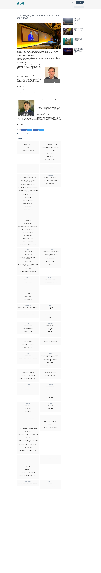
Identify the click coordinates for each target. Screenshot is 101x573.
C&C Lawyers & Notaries (50, 314)
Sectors (28, 7)
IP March (28, 217)
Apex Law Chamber (27, 341)
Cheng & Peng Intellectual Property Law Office (28, 191)
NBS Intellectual (50, 261)
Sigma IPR (28, 437)
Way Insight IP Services (28, 232)
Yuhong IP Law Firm (28, 238)
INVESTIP (50, 483)
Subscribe (79, 2)
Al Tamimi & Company (28, 144)
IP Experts (56, 7)
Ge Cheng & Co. (27, 206)
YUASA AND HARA (28, 299)
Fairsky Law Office (27, 203)
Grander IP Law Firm (28, 212)
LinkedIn (35, 129)
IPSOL (50, 317)
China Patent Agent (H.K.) (28, 194)
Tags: (18, 133)
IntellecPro (28, 220)
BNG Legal (50, 167)
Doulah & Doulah (50, 150)
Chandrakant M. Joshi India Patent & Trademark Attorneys (28, 258)
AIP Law (28, 167)
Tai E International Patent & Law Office (28, 444)
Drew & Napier (50, 394)
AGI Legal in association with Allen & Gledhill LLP (50, 255)
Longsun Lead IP (50, 183)
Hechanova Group (50, 365)
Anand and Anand (28, 251)
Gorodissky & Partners (50, 372)
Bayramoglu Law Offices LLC (28, 184)
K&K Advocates (50, 258)
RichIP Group (28, 431)
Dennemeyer (28, 197)
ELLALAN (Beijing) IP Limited (28, 200)
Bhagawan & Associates (28, 344)
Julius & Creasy (50, 408)
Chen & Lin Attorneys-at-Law (28, 423)
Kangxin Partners (28, 223)
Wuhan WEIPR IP (28, 235)
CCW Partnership (28, 170)
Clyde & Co (27, 466)
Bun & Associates (50, 170)
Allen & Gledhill (50, 325)
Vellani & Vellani (28, 361)
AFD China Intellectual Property (28, 177)
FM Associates (50, 153)
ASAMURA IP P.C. (27, 279)
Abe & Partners (28, 282)
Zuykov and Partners (50, 375)
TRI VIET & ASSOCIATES (50, 486)
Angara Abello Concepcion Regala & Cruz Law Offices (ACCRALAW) (50, 356)
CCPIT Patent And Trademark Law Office (27, 187)
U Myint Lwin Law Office (50, 334)
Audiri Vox (27, 355)
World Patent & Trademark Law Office (28, 450)
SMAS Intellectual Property (28, 375)
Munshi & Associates (50, 159)
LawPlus (50, 331)
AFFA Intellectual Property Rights (50, 251)
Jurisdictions (36, 7)
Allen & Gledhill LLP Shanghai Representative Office (28, 181)
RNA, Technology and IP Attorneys (28, 271)
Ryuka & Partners (28, 293)
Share (24, 129)
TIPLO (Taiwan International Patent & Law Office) (28, 441)
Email (41, 129)
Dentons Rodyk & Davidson (50, 392)
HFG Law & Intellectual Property (28, 214)
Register (73, 2)
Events (50, 7)
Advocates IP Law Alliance (50, 144)
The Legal (50, 424)
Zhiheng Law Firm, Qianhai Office (28, 244)
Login (69, 2)
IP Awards (43, 7)
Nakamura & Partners (28, 290)
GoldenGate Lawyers (28, 209)
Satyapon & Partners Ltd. (50, 421)
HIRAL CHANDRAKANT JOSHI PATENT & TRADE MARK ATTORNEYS (28, 265)
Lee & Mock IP (28, 408)
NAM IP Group (28, 411)
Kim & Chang (28, 405)
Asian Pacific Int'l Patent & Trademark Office (28, 419)
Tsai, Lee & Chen (28, 447)
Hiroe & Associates (27, 287)
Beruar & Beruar (28, 254)
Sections (20, 7)
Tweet (30, 129)
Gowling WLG (28, 469)
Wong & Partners (28, 331)
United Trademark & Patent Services (28, 358)
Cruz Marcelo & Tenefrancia (50, 359)
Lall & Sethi (28, 268)
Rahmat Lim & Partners (28, 328)
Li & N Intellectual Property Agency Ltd (27, 226)
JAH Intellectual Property (28, 150)
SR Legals (50, 264)
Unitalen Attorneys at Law (28, 229)
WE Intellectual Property (50, 427)
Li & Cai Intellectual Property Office (28, 428)
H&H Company (50, 156)
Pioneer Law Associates (28, 347)
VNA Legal (50, 307)
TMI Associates (27, 296)
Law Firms (63, 7)
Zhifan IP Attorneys (28, 241)
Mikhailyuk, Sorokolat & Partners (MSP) (27, 307)
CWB (28, 147)
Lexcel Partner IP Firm (28, 425)
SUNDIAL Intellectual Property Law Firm (28, 434)
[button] (71, 4)
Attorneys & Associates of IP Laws (50, 147)
